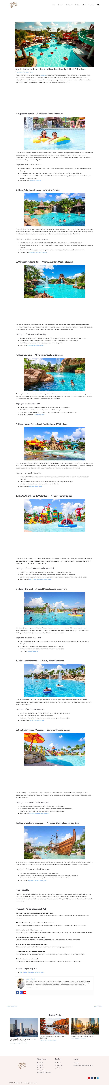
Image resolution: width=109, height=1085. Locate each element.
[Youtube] (24, 992)
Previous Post (12, 1006)
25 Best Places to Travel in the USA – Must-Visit (53, 1037)
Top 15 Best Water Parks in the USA (32, 972)
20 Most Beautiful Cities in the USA (83, 1036)
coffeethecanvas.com (32, 987)
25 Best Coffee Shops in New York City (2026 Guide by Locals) (23, 1040)
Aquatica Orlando (35, 180)
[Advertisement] (54, 95)
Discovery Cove (39, 414)
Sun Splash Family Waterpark (39, 813)
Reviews (77, 5)
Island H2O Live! (33, 651)
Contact (91, 5)
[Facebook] (17, 992)
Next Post (98, 1006)
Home (54, 5)
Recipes (68, 5)
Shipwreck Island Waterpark (37, 880)
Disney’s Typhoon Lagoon (38, 252)
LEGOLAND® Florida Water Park (40, 579)
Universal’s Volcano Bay (36, 345)
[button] (98, 4)
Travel (60, 5)
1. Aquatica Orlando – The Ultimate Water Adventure (39, 113)
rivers (26, 80)
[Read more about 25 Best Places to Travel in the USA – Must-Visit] (54, 1026)
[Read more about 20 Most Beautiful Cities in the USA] (85, 1026)
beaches (43, 75)
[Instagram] (21, 992)
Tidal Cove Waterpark (36, 720)
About (84, 5)
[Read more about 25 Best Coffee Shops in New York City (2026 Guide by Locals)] (24, 1027)
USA (21, 72)
